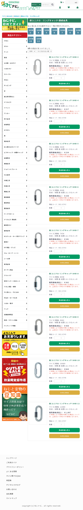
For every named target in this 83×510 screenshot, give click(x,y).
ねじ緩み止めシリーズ (11, 147)
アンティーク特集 (10, 326)
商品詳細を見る (64, 83)
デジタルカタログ (13, 485)
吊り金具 (7, 119)
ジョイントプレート (10, 169)
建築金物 (7, 231)
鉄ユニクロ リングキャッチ (30, 16)
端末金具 (9, 16)
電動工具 (7, 192)
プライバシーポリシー (15, 467)
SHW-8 (70, 31)
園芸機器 (7, 197)
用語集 (9, 480)
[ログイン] (77, 7)
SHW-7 (62, 31)
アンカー (7, 113)
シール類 (7, 259)
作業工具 (7, 180)
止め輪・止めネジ (10, 63)
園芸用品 (7, 203)
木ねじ (6, 80)
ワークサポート (9, 214)
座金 (5, 57)
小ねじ (6, 41)
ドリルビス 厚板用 (10, 220)
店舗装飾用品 (8, 315)
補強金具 (7, 164)
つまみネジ (7, 69)
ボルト (6, 46)
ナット (6, 52)
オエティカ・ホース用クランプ (14, 236)
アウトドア (7, 275)
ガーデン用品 (8, 270)
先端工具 (7, 186)
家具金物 (7, 264)
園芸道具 (7, 208)
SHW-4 (39, 31)
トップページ (11, 458)
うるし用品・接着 (10, 287)
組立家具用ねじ (9, 97)
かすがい (7, 130)
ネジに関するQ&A (13, 476)
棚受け (6, 242)
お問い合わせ (11, 489)
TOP (3, 16)
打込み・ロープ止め (10, 298)
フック (6, 309)
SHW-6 (54, 31)
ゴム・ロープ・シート (11, 253)
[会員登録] (60, 7)
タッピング (7, 85)
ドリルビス (7, 102)
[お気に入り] (69, 7)
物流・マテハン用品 (10, 320)
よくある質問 (11, 471)
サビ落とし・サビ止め (11, 292)
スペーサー (7, 74)
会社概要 (9, 494)
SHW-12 (39, 39)
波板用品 (7, 124)
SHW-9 (78, 31)
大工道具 (7, 175)
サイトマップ (11, 498)
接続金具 (17, 16)
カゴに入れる (64, 89)
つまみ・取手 (8, 303)
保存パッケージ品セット (12, 281)
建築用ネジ (7, 225)
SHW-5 (47, 31)
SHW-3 (31, 31)
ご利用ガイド (11, 462)
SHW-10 (31, 39)
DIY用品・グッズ (9, 247)
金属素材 (7, 158)
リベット (7, 108)
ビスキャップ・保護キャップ (13, 152)
